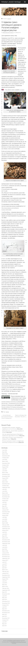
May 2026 (4, 452)
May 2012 (4, 614)
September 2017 (6, 558)
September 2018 (6, 543)
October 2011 (5, 620)
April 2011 (4, 625)
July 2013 (4, 607)
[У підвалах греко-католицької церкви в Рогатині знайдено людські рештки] (14, 12)
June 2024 (4, 470)
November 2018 (6, 541)
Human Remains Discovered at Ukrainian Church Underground (7, 417)
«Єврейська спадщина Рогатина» (17, 408)
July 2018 (4, 545)
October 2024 (5, 465)
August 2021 (5, 500)
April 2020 (4, 521)
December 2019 (6, 526)
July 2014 (4, 595)
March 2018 (5, 551)
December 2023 (6, 474)
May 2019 (4, 536)
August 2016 (5, 579)
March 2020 (5, 523)
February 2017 (5, 571)
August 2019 (5, 530)
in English (22, 90)
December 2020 (6, 511)
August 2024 (5, 467)
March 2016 (5, 586)
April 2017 (4, 567)
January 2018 (5, 552)
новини (9, 18)
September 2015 (6, 590)
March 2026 (5, 454)
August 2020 (5, 515)
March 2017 (5, 569)
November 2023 (6, 476)
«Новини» (4, 387)
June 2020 (4, 519)
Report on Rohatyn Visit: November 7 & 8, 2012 (21, 416)
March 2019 (5, 538)
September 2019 (6, 528)
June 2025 (4, 459)
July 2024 (4, 468)
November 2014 (6, 594)
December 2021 (6, 495)
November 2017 (6, 556)
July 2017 (4, 562)
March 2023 (5, 482)
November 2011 (6, 618)
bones (7, 411)
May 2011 (4, 623)
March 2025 (5, 461)
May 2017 (4, 566)
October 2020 (5, 513)
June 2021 (4, 504)
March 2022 (5, 493)
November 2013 (6, 603)
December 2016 (6, 575)
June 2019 (4, 534)
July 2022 (4, 489)
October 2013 (5, 605)
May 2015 (4, 592)
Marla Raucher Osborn (8, 32)
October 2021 (5, 498)
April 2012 (4, 616)
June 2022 (4, 491)
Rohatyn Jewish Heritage (11, 2)
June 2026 (4, 450)
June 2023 (4, 480)
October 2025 (5, 457)
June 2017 (4, 564)
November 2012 (6, 612)
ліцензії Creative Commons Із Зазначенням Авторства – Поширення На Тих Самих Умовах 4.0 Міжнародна (12, 403)
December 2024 (6, 463)
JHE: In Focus (9, 389)
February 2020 (5, 524)
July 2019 (4, 532)
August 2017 (5, 560)
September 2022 (6, 487)
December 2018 (6, 539)
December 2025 (6, 455)
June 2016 (4, 582)
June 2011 (4, 622)
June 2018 (4, 547)
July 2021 (4, 502)
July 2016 (4, 581)
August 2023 (5, 478)
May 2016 (4, 584)
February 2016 (5, 588)
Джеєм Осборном (17, 407)
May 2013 (4, 608)
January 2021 (5, 510)
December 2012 (6, 610)
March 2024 (5, 472)
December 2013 (6, 601)
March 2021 (5, 508)
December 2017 (6, 554)
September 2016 (6, 577)
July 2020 (4, 517)
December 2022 (6, 483)
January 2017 (5, 573)
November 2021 (6, 496)
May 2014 (4, 597)
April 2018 (4, 549)
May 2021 (4, 506)
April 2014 (4, 599)
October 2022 (5, 485)
